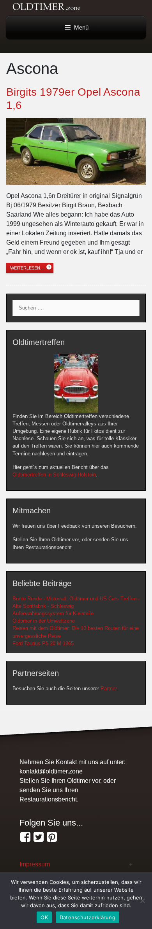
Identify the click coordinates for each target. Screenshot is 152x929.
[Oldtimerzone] (52, 837)
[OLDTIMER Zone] (39, 837)
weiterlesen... (27, 268)
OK (44, 917)
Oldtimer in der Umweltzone (43, 621)
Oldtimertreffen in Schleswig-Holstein (54, 475)
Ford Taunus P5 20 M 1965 (43, 643)
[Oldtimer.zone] (25, 837)
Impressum (34, 864)
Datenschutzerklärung (87, 917)
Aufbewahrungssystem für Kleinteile (53, 613)
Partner (109, 688)
